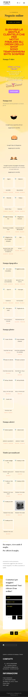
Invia (20, 617)
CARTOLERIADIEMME (11, 663)
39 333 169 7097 (14, 669)
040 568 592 (6, 669)
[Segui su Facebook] (11, 633)
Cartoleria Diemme (11, 665)
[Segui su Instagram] (16, 633)
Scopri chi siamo (14, 22)
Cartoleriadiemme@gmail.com (10, 667)
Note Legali (5, 685)
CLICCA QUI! (14, 91)
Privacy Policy (6, 683)
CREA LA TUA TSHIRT (14, 68)
